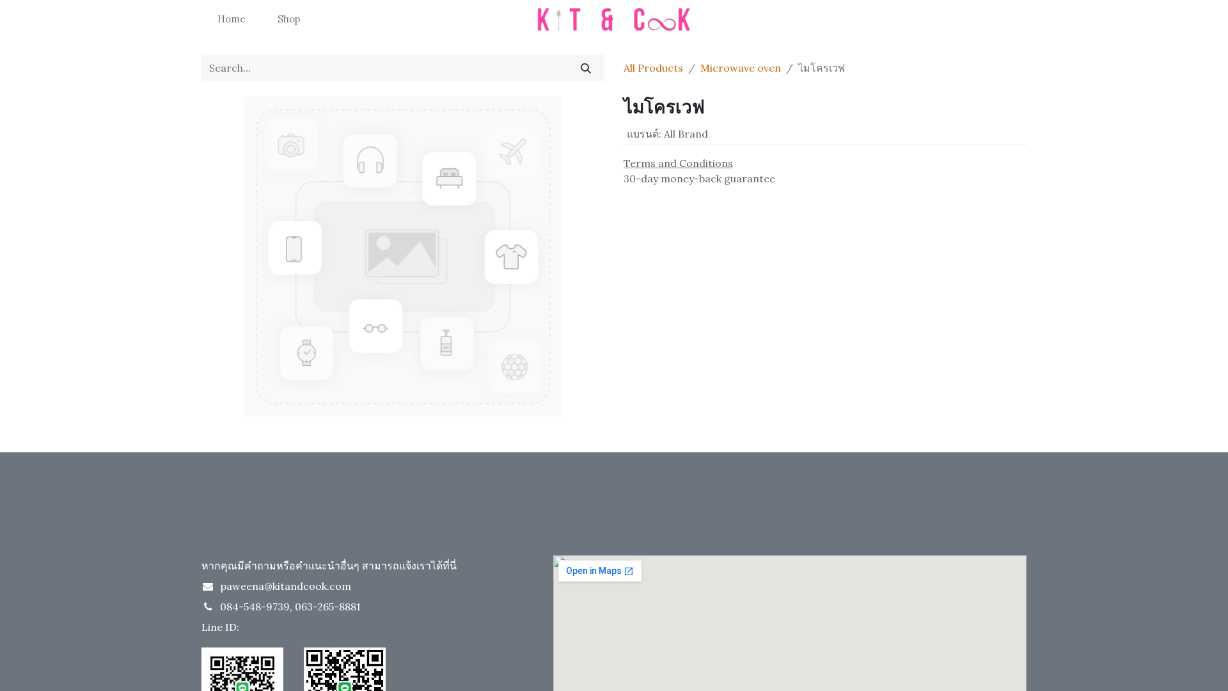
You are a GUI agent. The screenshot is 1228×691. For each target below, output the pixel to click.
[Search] (585, 67)
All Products (653, 67)
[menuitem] (231, 19)
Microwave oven (740, 67)
